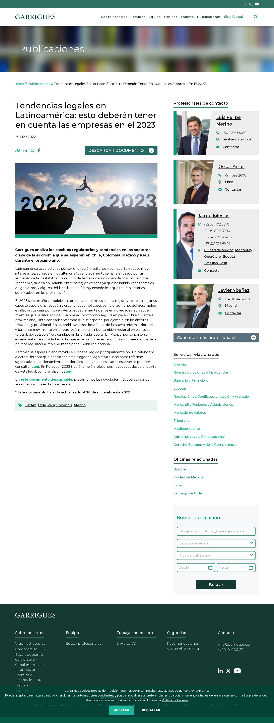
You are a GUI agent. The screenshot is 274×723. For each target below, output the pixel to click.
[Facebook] (39, 150)
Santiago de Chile (237, 139)
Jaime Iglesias (213, 215)
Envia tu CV (126, 643)
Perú (51, 405)
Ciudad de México (218, 250)
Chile (42, 405)
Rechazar (151, 710)
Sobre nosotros (114, 17)
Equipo (155, 17)
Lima (229, 182)
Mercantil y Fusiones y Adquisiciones (203, 404)
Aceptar (121, 710)
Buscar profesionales (83, 643)
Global (237, 17)
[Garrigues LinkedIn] (220, 670)
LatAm (31, 405)
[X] (32, 150)
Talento (187, 17)
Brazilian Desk (215, 263)
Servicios (138, 17)
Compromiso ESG (30, 649)
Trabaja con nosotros (136, 633)
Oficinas (170, 17)
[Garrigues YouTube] (237, 670)
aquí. (70, 371)
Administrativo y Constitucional (199, 437)
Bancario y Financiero (191, 380)
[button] (17, 150)
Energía (180, 364)
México (80, 405)
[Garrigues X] (228, 670)
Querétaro (212, 256)
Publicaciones (209, 17)
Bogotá (229, 256)
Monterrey (243, 250)
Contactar (231, 147)
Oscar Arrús (231, 166)
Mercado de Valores (190, 413)
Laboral (180, 388)
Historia (21, 685)
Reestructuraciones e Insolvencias (201, 372)
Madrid (231, 305)
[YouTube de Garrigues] (257, 4)
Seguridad (176, 633)
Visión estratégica (30, 643)
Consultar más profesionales (206, 337)
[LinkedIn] (25, 150)
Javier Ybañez (234, 290)
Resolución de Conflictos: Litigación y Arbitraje (211, 396)
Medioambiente (187, 429)
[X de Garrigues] (250, 4)
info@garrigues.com (235, 644)
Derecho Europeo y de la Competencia (205, 445)
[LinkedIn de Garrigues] (244, 4)
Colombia (64, 405)
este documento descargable (46, 379)
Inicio (19, 84)
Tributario (182, 421)
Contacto (226, 633)
